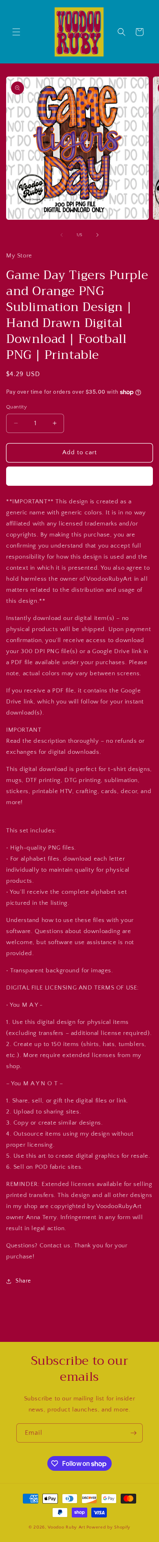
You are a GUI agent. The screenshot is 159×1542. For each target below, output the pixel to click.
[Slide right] (97, 235)
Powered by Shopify (108, 1527)
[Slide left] (62, 235)
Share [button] (23, 1281)
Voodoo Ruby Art (66, 1527)
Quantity (16, 407)
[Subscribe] (133, 1433)
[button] (16, 32)
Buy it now (79, 476)
